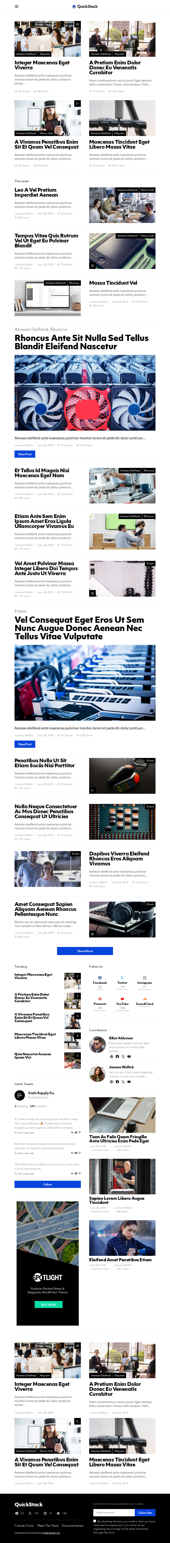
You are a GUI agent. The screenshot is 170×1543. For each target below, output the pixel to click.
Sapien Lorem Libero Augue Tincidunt (116, 1200)
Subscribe (145, 1512)
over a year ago (26, 1132)
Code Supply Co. (41, 1093)
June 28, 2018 (97, 1146)
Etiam (150, 563)
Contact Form (24, 1525)
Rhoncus (74, 283)
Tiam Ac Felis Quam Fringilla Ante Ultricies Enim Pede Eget (119, 1139)
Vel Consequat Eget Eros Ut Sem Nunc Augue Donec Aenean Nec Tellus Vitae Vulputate (79, 627)
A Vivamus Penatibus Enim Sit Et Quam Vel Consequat (32, 1017)
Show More (85, 951)
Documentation (73, 1525)
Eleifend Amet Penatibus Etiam (120, 1259)
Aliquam (45, 54)
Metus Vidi (46, 133)
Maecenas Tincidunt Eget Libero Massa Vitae (35, 1036)
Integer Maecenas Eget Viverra (33, 976)
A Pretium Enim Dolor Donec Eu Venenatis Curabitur (32, 997)
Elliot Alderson (121, 1038)
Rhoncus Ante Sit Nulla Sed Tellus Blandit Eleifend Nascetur (82, 342)
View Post (25, 454)
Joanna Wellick (24, 213)
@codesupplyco (38, 1097)
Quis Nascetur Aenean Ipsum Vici (33, 1056)
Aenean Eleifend (26, 54)
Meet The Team (48, 1525)
